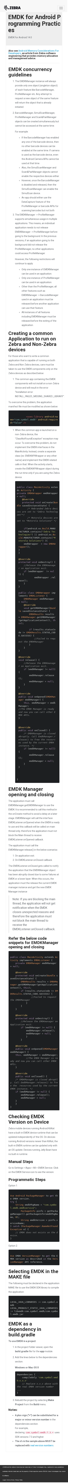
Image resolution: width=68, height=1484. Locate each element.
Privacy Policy (19, 1480)
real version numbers (41, 1445)
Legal (3, 1480)
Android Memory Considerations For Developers (33, 52)
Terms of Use (10, 1480)
